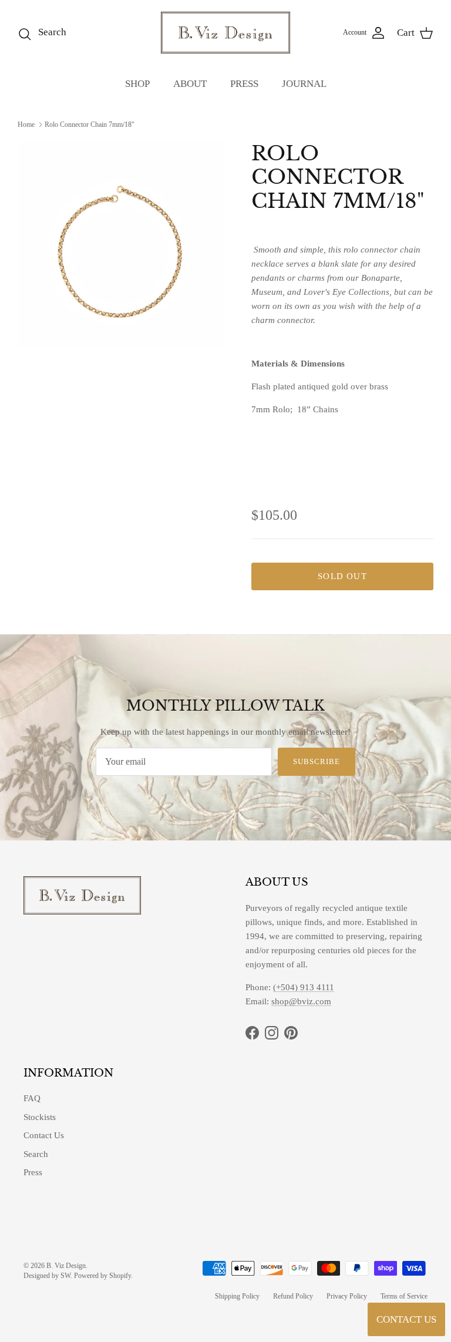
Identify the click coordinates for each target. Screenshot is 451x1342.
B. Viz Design (66, 1266)
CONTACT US (406, 1319)
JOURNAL (304, 83)
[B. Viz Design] (225, 32)
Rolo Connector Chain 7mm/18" (89, 124)
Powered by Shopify (102, 1276)
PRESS (244, 83)
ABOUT (190, 83)
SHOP (137, 83)
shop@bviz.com (301, 1001)
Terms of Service (404, 1296)
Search (35, 1154)
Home (26, 124)
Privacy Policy (347, 1296)
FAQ (32, 1098)
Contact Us (43, 1135)
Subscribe (316, 761)
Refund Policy (293, 1296)
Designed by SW (46, 1276)
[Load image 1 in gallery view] (122, 245)
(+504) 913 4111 (303, 987)
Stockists (39, 1117)
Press (32, 1172)
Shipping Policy (237, 1296)
